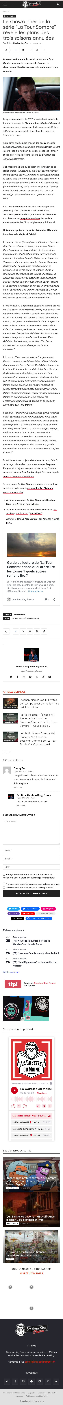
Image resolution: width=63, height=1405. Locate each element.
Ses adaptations (9, 16)
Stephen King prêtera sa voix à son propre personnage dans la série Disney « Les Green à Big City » (31, 1181)
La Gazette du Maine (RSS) (14, 1393)
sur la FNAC (33, 504)
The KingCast (43, 166)
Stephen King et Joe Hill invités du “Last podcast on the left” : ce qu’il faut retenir (39, 703)
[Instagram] (25, 677)
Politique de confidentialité (36, 1396)
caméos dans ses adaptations (18, 476)
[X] (23, 50)
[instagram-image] (10, 1287)
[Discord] (12, 677)
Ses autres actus (10, 707)
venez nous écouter (13, 492)
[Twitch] (38, 677)
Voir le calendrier (11, 972)
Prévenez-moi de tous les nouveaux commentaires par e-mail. (33, 884)
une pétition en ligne (30, 218)
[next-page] (10, 752)
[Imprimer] (37, 50)
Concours (41, 1393)
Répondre (18, 787)
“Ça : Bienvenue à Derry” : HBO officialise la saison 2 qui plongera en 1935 (30, 1218)
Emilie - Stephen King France (19, 43)
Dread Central (19, 615)
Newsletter (52, 1393)
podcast (40, 488)
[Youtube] (50, 677)
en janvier (47, 147)
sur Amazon (19, 504)
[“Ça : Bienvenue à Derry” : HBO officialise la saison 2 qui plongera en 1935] (31, 1209)
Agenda (31, 1393)
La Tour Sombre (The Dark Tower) (25, 618)
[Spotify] (31, 677)
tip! (13, 984)
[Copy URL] (44, 50)
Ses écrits (10, 1259)
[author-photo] (31, 662)
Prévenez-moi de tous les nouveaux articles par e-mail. (30, 888)
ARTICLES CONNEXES (14, 691)
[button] (5, 4)
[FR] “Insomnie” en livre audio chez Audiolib (36, 953)
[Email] (30, 50)
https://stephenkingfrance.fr (31, 671)
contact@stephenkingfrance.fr (40, 1362)
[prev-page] (5, 752)
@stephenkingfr (31, 1273)
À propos (19, 1396)
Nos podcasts (8, 722)
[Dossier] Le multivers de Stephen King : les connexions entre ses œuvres (31, 1253)
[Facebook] (16, 50)
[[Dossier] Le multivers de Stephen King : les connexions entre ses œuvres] (31, 1245)
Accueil (6, 11)
